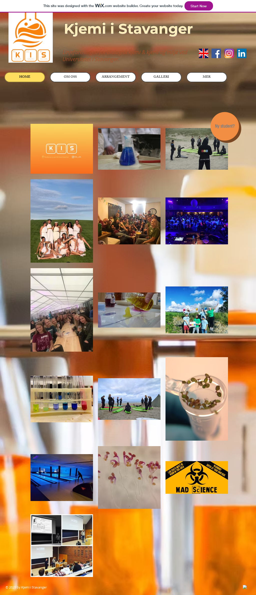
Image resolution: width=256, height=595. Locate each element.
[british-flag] (203, 53)
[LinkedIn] (241, 53)
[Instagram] (229, 53)
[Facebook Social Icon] (216, 53)
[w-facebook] (245, 587)
